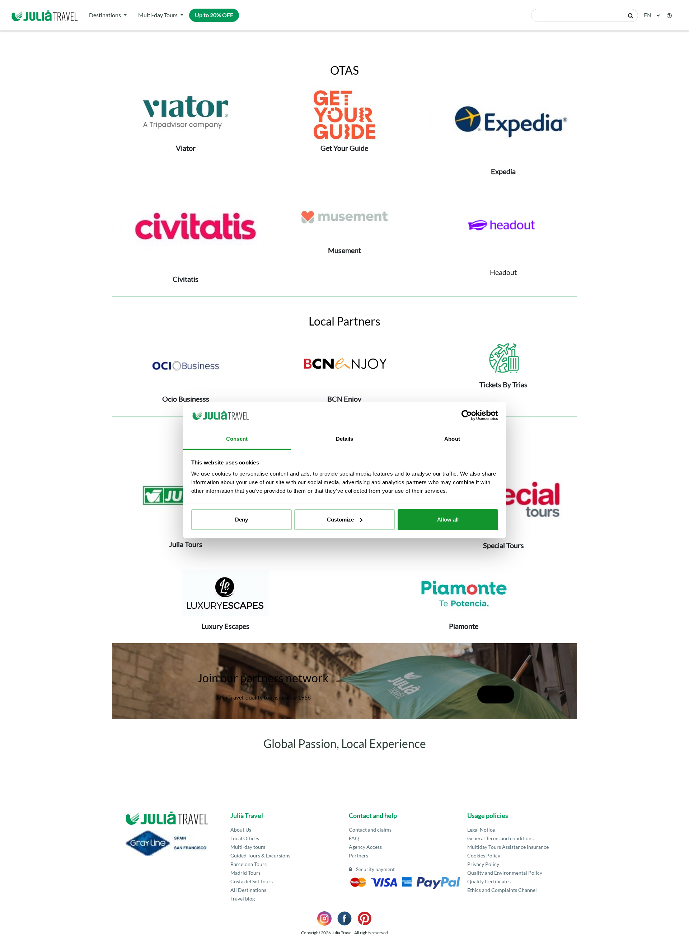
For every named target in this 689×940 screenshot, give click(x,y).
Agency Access (365, 847)
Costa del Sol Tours (251, 881)
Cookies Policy (483, 855)
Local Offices (244, 838)
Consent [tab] (237, 439)
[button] (669, 15)
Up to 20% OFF (214, 14)
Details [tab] (344, 439)
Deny (241, 519)
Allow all (448, 519)
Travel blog (242, 898)
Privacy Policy (483, 864)
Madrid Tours (245, 873)
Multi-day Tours (158, 14)
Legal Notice (481, 830)
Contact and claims (370, 830)
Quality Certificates (489, 881)
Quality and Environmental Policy (504, 873)
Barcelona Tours (248, 864)
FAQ (354, 838)
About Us (240, 830)
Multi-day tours (247, 847)
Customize (340, 519)
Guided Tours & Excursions (260, 855)
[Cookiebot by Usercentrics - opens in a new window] (466, 415)
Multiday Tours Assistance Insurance (508, 847)
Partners (358, 855)
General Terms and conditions (500, 838)
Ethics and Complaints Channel (502, 890)
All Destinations (248, 890)
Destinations (105, 14)
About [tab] (452, 439)
